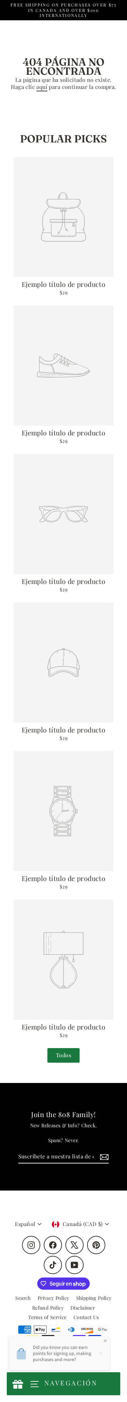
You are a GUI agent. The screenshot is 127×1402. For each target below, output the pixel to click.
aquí (41, 86)
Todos (63, 1055)
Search (22, 1297)
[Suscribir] (103, 1156)
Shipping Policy (94, 1297)
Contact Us (86, 1317)
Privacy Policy (53, 1297)
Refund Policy (48, 1307)
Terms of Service (47, 1317)
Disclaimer (82, 1307)
